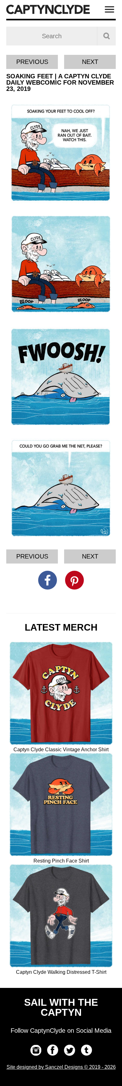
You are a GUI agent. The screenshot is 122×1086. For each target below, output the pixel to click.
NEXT (90, 61)
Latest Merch (61, 627)
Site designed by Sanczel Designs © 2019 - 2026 (61, 1067)
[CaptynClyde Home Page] (48, 9)
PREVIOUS (32, 61)
